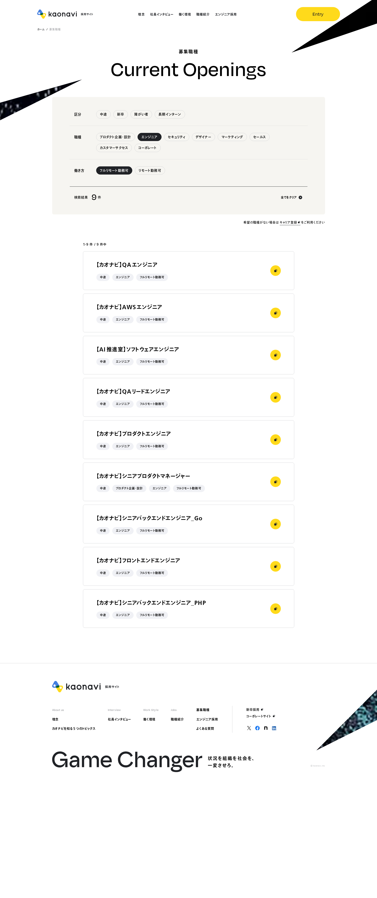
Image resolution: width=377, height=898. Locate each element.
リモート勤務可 (150, 170)
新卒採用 (252, 709)
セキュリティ (177, 137)
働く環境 (149, 719)
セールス (259, 137)
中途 (103, 114)
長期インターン (169, 114)
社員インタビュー (119, 719)
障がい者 (141, 114)
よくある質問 (205, 728)
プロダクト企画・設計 (115, 137)
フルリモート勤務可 (114, 170)
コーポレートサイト (258, 716)
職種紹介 (177, 719)
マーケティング (232, 137)
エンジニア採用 (207, 719)
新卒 (120, 114)
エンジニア (149, 137)
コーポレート (147, 147)
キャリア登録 (288, 222)
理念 (55, 719)
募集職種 (203, 709)
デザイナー (203, 137)
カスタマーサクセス (114, 147)
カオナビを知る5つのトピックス (74, 728)
